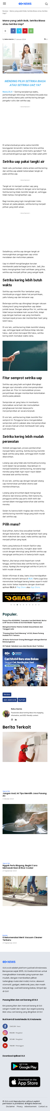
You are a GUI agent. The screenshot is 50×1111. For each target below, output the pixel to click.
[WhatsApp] (30, 30)
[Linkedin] (16, 719)
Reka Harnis (9, 39)
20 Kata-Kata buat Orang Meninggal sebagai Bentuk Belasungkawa (25, 641)
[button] (11, 604)
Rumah (22, 700)
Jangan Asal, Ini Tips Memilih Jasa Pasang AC (25, 794)
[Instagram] (12, 719)
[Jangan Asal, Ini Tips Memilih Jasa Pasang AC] (25, 760)
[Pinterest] (25, 30)
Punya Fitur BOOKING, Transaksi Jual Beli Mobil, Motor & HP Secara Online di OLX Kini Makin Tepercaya (25, 622)
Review (5, 11)
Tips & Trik (6, 791)
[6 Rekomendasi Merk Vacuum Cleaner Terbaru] (25, 904)
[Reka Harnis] (6, 714)
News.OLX (7, 92)
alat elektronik (10, 700)
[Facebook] (13, 30)
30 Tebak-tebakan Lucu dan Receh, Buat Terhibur (23, 646)
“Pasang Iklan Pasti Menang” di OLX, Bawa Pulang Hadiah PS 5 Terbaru (23, 634)
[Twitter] (19, 30)
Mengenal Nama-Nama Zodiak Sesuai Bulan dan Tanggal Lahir (23, 628)
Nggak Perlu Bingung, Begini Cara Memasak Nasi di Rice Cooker (20, 866)
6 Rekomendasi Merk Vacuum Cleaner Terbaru (22, 938)
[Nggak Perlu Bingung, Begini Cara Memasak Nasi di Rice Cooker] (25, 832)
